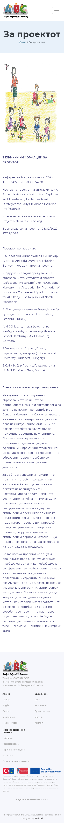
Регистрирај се (11, 744)
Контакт (39, 723)
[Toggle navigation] (56, 10)
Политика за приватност (16, 761)
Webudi (38, 818)
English (6, 705)
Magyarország (10, 723)
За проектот (41, 705)
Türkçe (6, 699)
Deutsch (7, 711)
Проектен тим (42, 711)
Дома (22, 42)
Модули (39, 717)
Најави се (8, 738)
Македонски (9, 717)
